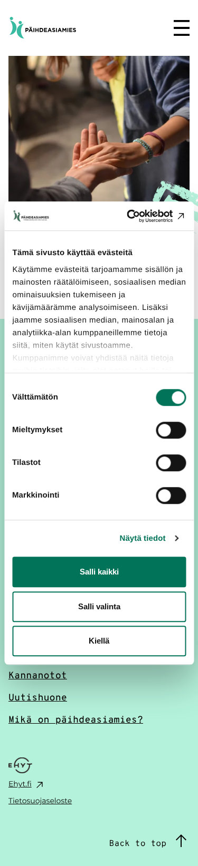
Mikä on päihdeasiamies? (75, 719)
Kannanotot (37, 674)
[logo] (69, 27)
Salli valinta (99, 606)
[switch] (171, 430)
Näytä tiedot (143, 538)
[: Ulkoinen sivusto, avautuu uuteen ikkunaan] (141, 216)
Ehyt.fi (20, 784)
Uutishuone (37, 696)
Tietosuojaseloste (40, 800)
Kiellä (99, 640)
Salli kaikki (99, 571)
